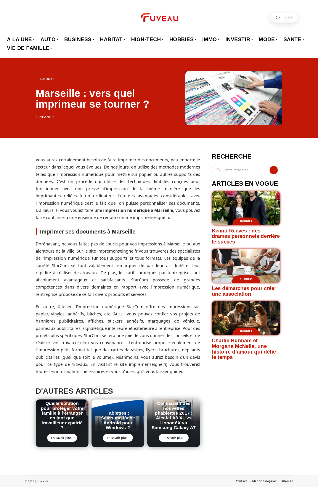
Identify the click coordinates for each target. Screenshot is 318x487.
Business (47, 79)
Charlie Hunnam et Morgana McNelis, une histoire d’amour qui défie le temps (244, 349)
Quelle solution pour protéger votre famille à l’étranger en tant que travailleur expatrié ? (62, 415)
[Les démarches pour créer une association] (246, 266)
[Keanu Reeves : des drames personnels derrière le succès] (246, 208)
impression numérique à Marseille (138, 210)
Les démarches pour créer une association (244, 291)
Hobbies (246, 221)
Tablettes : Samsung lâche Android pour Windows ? (118, 420)
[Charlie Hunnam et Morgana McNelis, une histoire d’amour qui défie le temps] (246, 318)
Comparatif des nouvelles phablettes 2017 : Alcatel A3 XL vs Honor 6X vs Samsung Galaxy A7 (174, 415)
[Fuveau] (159, 18)
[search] (278, 17)
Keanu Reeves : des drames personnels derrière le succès (246, 236)
